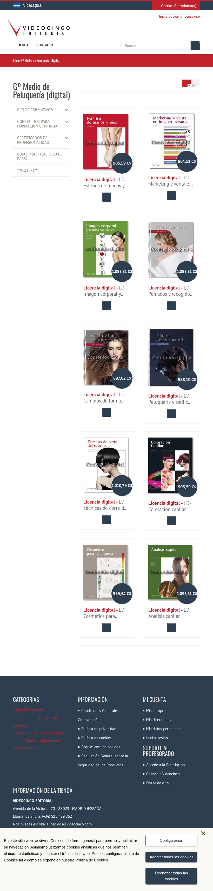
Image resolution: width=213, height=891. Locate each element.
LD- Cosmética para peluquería (104, 616)
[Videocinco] (38, 27)
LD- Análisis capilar (169, 613)
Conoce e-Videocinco (163, 773)
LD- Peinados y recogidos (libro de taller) (170, 294)
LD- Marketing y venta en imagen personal (170, 183)
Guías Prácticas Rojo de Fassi (40, 156)
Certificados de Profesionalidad (33, 140)
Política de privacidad (98, 728)
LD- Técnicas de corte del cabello (105, 508)
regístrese (191, 16)
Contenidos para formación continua (37, 124)
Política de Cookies (91, 860)
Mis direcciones (158, 719)
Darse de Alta (157, 782)
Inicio (16, 60)
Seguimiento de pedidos (100, 746)
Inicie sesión (169, 16)
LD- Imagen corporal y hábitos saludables (104, 294)
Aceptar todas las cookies (172, 857)
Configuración (171, 840)
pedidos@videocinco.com (71, 824)
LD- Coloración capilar (169, 506)
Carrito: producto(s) (178, 6)
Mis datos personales (163, 728)
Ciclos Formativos (35, 110)
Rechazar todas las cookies (171, 876)
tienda (23, 45)
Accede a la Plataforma (165, 764)
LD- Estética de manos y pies (104, 185)
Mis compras (157, 710)
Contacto (44, 45)
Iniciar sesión (157, 737)
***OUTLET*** (27, 170)
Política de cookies (96, 737)
